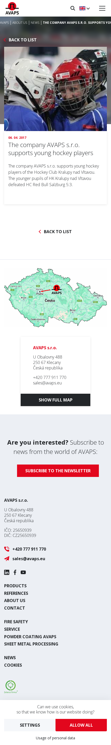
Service (12, 629)
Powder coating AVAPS (30, 637)
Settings (30, 725)
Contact (14, 608)
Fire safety (16, 622)
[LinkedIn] (6, 572)
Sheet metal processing (31, 644)
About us (14, 600)
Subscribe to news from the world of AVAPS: (55, 447)
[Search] (72, 8)
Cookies (13, 665)
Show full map (56, 400)
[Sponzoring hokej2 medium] (55, 97)
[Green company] (11, 691)
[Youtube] (23, 572)
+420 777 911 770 (49, 377)
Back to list (23, 40)
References (16, 593)
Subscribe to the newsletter (58, 471)
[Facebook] (15, 572)
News (10, 657)
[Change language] (84, 8)
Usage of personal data (55, 737)
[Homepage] (12, 8)
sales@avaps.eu (47, 383)
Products (15, 586)
